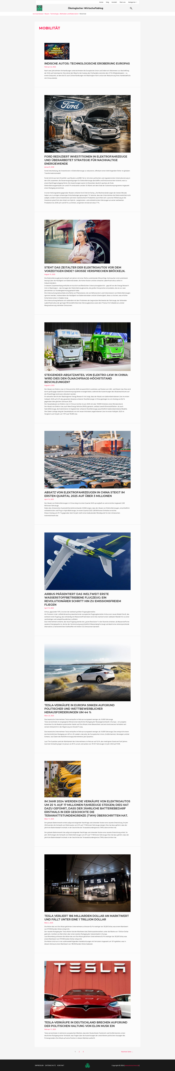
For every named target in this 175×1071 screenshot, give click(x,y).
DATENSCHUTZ (50, 1065)
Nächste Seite (127, 1052)
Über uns (123, 2)
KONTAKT (60, 1065)
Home (101, 2)
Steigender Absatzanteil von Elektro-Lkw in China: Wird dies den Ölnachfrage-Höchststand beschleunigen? (86, 378)
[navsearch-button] (131, 7)
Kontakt (114, 2)
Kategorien (132, 2)
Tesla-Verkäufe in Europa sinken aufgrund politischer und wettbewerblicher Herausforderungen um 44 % (79, 709)
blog (107, 2)
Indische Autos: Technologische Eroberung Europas (87, 63)
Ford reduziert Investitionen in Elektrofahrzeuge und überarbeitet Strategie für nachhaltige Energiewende (85, 160)
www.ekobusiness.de (132, 1065)
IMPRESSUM (39, 1065)
